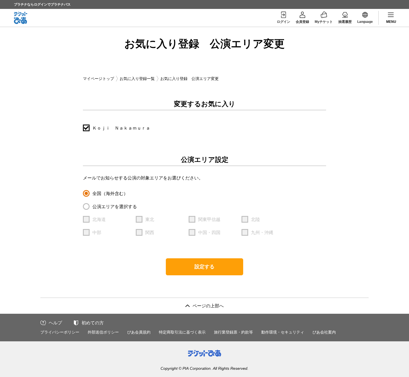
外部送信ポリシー (103, 332)
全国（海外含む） (110, 193)
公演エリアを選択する (114, 206)
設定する (204, 266)
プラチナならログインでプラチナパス (42, 4)
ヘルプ (55, 322)
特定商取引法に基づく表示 (182, 332)
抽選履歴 (345, 22)
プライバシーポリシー (59, 332)
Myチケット (324, 22)
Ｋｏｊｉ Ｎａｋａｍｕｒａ (121, 128)
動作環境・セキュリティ (282, 332)
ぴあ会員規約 (139, 332)
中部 (96, 232)
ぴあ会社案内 (324, 332)
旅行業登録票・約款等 (233, 332)
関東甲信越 (209, 219)
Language (365, 22)
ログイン (283, 22)
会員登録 (302, 22)
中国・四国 (209, 232)
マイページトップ (98, 78)
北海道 (99, 219)
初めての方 (93, 322)
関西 (149, 232)
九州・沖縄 (262, 232)
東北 (149, 219)
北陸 (255, 219)
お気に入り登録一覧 (137, 78)
